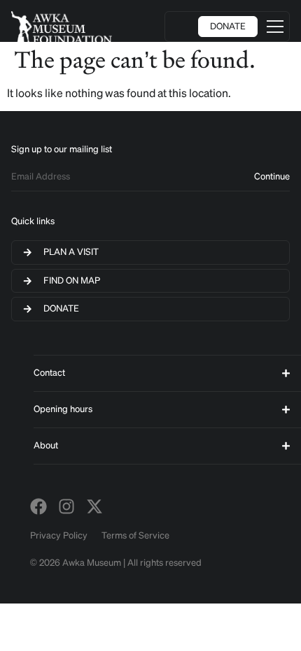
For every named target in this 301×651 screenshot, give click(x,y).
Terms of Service (135, 535)
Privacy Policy (59, 535)
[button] (275, 27)
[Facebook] (38, 506)
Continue (272, 176)
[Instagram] (66, 506)
